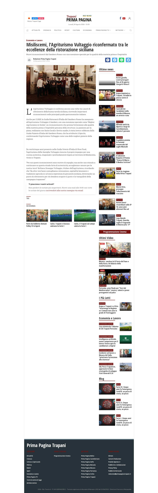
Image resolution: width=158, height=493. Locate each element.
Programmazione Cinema (62, 456)
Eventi (29, 468)
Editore (110, 456)
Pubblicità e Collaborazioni (117, 465)
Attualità (36, 30)
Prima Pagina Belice (87, 456)
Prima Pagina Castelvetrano (90, 459)
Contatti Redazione (114, 459)
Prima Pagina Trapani (88, 477)
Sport (67, 30)
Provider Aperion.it (114, 462)
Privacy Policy (112, 468)
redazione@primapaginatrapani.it (119, 474)
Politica (57, 30)
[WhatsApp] (121, 60)
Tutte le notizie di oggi (34, 480)
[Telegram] (128, 60)
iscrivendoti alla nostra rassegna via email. (64, 190)
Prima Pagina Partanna (89, 471)
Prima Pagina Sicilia (87, 474)
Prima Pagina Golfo (87, 462)
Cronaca (47, 30)
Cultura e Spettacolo (33, 462)
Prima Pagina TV (32, 477)
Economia (87, 30)
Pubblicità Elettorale (115, 471)
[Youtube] (124, 18)
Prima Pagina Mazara (88, 468)
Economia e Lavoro (33, 474)
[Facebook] (120, 18)
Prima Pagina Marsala (88, 465)
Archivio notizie (32, 483)
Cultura (76, 30)
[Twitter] (114, 60)
